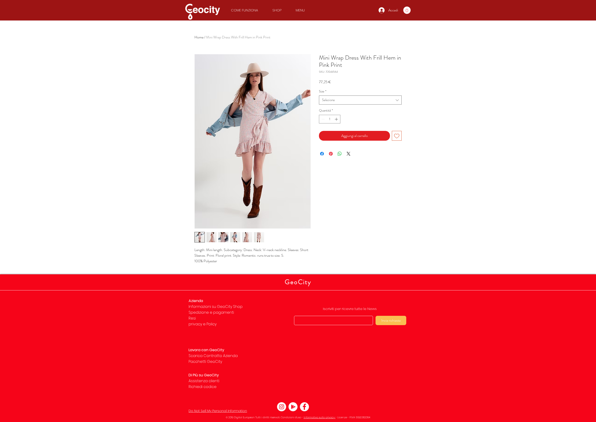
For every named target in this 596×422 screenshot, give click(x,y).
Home (198, 37)
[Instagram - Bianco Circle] (281, 406)
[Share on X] (348, 154)
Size (322, 91)
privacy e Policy (203, 324)
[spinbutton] (329, 119)
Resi (192, 318)
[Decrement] (322, 119)
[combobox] (360, 100)
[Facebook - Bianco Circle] (304, 406)
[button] (247, 10)
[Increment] (337, 119)
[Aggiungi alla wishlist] (397, 136)
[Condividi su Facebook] (322, 154)
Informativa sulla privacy (319, 417)
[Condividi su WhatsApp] (339, 154)
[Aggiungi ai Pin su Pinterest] (331, 154)
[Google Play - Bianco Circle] (293, 406)
